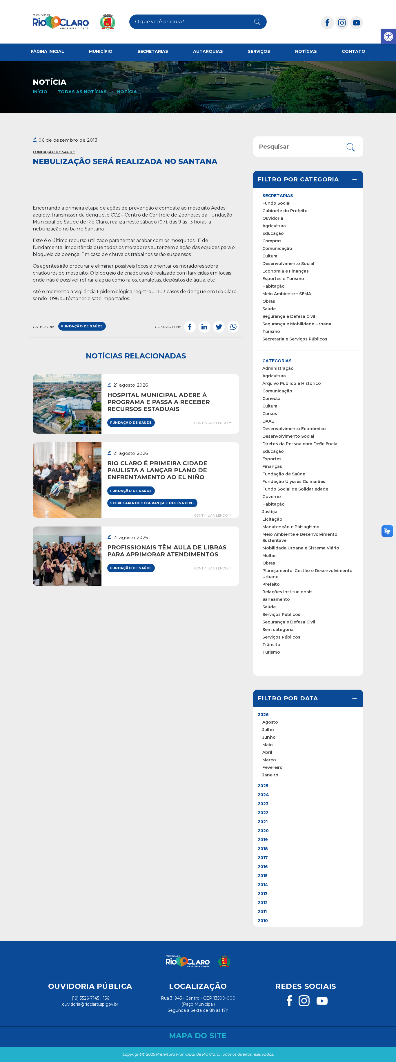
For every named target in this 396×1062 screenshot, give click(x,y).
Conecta (271, 398)
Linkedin (204, 327)
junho (269, 737)
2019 (263, 839)
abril (267, 752)
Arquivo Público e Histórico (291, 383)
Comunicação (277, 248)
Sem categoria (278, 629)
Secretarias (152, 51)
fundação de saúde (82, 326)
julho (268, 729)
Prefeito (271, 584)
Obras (268, 301)
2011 (262, 911)
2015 (263, 875)
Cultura (269, 256)
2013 (263, 893)
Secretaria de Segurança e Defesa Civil (152, 503)
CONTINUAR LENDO (211, 423)
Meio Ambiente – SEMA (286, 293)
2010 (263, 920)
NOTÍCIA (127, 91)
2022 (263, 812)
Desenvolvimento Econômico (294, 428)
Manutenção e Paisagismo (290, 526)
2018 (263, 848)
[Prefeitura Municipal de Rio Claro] (74, 22)
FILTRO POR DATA (288, 698)
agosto (270, 722)
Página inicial (47, 51)
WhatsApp (233, 327)
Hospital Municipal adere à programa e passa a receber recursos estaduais (158, 402)
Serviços (259, 51)
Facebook (190, 327)
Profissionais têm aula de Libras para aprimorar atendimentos (166, 551)
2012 (263, 902)
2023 (263, 803)
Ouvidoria (272, 218)
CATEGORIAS (277, 360)
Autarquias (208, 51)
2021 (263, 821)
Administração (278, 368)
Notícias (306, 51)
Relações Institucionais (287, 591)
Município (100, 51)
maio (267, 744)
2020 (263, 830)
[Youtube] (356, 22)
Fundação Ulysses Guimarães (293, 481)
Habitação (273, 286)
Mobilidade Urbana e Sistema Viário (300, 548)
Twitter (219, 327)
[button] (388, 36)
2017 (263, 857)
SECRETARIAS (277, 195)
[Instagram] (342, 22)
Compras (271, 241)
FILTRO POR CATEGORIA (298, 179)
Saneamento (276, 599)
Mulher (269, 555)
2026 (263, 714)
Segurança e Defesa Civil (288, 316)
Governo (271, 496)
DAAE (268, 421)
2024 (263, 794)
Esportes (271, 458)
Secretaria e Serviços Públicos (294, 339)
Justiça (269, 511)
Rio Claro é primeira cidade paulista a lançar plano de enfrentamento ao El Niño (157, 470)
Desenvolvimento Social (288, 263)
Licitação (272, 519)
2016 (263, 866)
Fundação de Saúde (54, 152)
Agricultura (274, 225)
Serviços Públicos (281, 614)
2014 (263, 884)
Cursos (269, 413)
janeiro (270, 775)
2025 (263, 785)
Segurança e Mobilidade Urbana (296, 324)
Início (40, 91)
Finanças (272, 466)
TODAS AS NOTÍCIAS (82, 91)
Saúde (269, 308)
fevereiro (272, 767)
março (269, 759)
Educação (273, 233)
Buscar (254, 22)
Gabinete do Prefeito (285, 210)
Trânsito (271, 644)
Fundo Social (276, 203)
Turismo (271, 331)
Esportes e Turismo (283, 278)
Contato (353, 51)
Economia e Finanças (285, 271)
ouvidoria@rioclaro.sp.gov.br (90, 1004)
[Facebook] (327, 22)
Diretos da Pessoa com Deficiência (299, 443)
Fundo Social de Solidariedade (295, 489)
